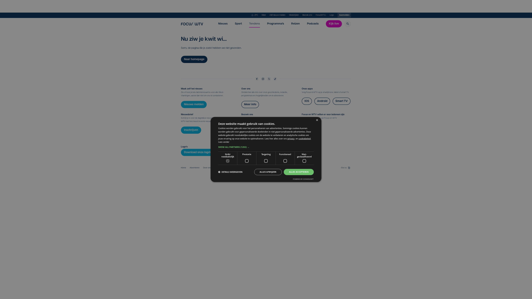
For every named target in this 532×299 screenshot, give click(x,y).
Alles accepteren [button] (299, 172)
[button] (266, 147)
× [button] (317, 120)
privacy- (291, 138)
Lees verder (223, 142)
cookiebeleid (305, 138)
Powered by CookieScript (303, 179)
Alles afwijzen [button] (268, 172)
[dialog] (266, 149)
